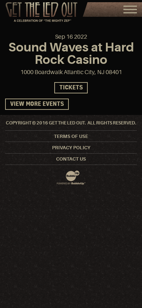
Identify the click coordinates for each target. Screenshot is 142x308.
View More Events (37, 104)
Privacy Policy (71, 147)
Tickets (71, 88)
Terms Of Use (71, 136)
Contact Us (71, 159)
